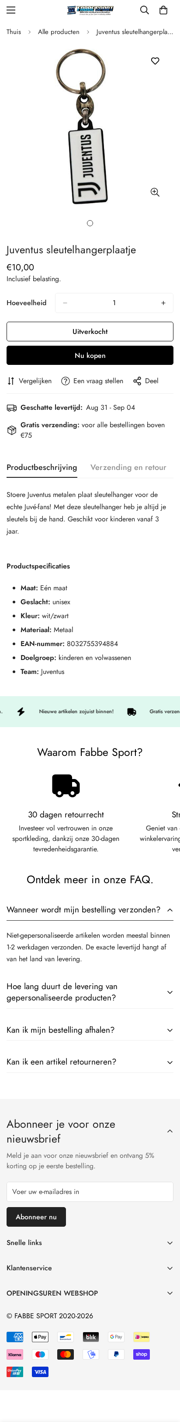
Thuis (14, 32)
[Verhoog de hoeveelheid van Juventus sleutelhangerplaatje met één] (163, 303)
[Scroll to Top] (164, 1376)
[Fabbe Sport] (90, 10)
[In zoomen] (155, 192)
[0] (163, 10)
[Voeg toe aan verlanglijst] (155, 61)
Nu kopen (90, 355)
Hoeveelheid (26, 303)
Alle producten (59, 32)
